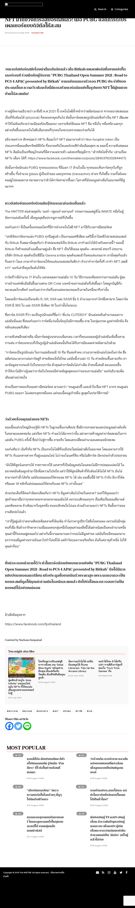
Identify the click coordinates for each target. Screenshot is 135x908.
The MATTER (37, 32)
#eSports (42, 711)
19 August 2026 (99, 845)
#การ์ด (78, 711)
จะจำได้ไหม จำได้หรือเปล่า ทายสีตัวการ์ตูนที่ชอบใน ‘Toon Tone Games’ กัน (110, 666)
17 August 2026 (36, 836)
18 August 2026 (47, 682)
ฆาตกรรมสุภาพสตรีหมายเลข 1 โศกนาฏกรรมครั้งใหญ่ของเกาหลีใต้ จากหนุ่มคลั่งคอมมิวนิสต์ (45, 824)
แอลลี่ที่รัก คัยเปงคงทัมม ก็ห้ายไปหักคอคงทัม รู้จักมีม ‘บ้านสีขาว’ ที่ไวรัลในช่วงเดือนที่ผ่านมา (46, 765)
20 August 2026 (100, 805)
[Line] (27, 726)
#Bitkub (27, 711)
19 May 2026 (106, 675)
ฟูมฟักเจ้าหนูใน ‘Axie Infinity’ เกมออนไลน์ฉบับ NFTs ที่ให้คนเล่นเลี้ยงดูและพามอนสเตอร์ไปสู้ (21, 686)
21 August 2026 (36, 805)
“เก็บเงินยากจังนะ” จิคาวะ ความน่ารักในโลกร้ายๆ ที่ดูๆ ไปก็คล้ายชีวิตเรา (44, 795)
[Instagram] (108, 873)
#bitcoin (12, 711)
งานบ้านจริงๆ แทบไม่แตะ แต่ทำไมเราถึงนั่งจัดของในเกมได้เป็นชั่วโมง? (108, 795)
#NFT (56, 711)
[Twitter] (18, 726)
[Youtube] (114, 873)
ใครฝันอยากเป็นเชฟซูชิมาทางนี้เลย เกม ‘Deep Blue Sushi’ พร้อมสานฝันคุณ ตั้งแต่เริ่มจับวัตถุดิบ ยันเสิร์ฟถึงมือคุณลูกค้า (51, 669)
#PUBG (67, 711)
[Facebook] (9, 726)
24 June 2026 (77, 675)
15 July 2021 (15, 697)
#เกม (89, 711)
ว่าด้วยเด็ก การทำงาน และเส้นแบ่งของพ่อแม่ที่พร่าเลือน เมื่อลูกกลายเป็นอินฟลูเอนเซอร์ (109, 765)
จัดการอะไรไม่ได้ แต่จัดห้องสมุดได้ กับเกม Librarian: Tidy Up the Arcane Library (81, 666)
